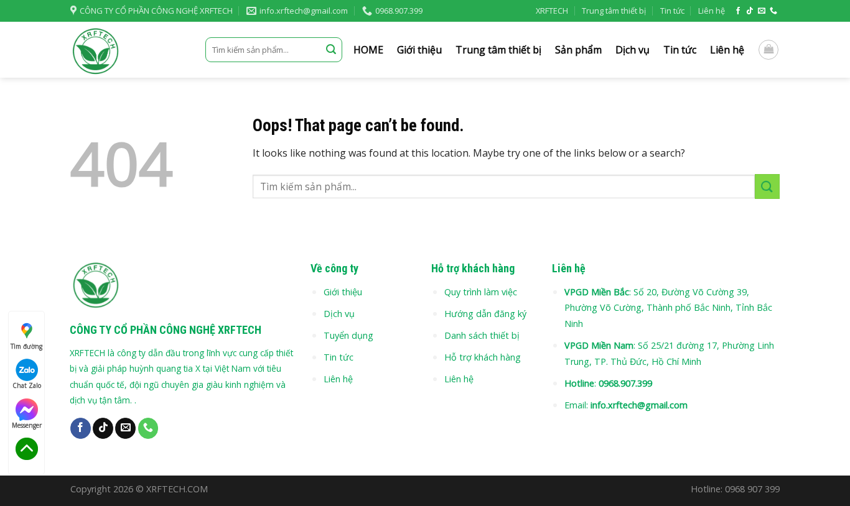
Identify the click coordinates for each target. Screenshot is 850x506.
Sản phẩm (578, 50)
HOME (368, 50)
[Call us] (773, 11)
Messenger (27, 425)
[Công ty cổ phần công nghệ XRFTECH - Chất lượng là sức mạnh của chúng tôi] (128, 50)
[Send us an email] (761, 11)
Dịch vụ (632, 50)
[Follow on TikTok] (750, 11)
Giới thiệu (419, 50)
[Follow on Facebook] (738, 11)
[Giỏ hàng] (768, 50)
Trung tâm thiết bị (614, 10)
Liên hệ (711, 10)
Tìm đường (26, 346)
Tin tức (672, 10)
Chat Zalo (26, 385)
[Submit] (331, 49)
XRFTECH (552, 10)
